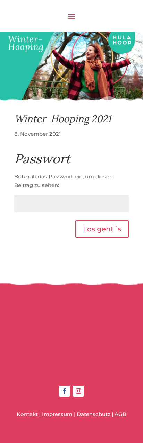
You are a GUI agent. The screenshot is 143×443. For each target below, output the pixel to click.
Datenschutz (93, 414)
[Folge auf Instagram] (78, 391)
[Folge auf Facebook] (64, 391)
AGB (120, 414)
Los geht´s (102, 229)
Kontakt (27, 414)
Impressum (57, 414)
